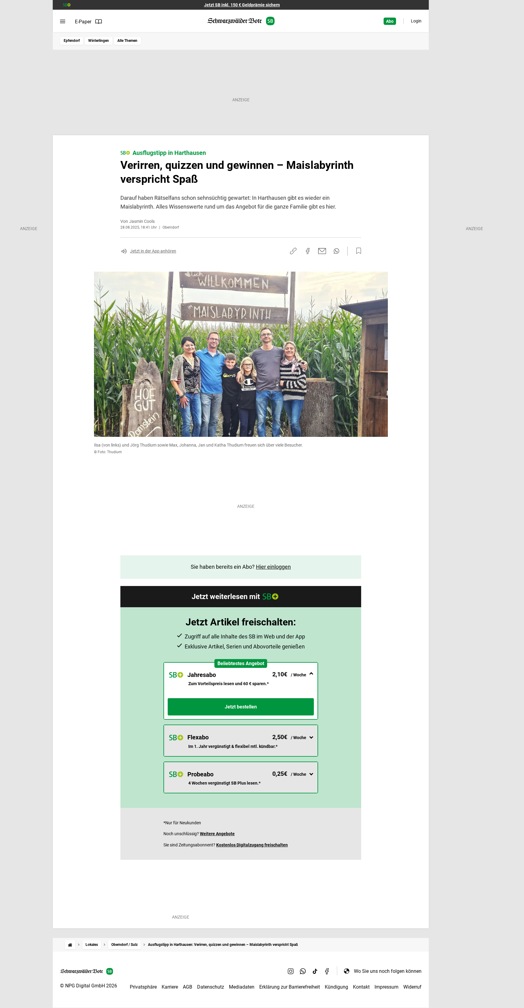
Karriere (170, 987)
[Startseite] (70, 944)
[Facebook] (327, 971)
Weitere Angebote (217, 833)
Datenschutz (210, 987)
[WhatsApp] (303, 971)
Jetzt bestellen (241, 707)
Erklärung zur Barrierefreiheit (289, 987)
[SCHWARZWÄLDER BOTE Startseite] (241, 21)
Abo (390, 21)
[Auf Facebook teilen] (308, 251)
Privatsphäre (143, 987)
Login (416, 20)
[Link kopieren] (293, 251)
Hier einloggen (273, 567)
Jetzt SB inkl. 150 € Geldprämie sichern (242, 4)
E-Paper (83, 22)
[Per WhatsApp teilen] (336, 251)
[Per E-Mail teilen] (322, 251)
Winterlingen (98, 41)
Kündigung (336, 987)
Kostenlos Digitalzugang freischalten (252, 844)
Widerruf (412, 987)
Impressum (386, 987)
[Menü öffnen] (62, 21)
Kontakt (361, 987)
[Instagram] (291, 971)
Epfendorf (72, 41)
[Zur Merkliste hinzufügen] (357, 251)
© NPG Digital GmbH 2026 (88, 986)
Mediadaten (241, 987)
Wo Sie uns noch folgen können (388, 971)
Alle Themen (127, 41)
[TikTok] (315, 971)
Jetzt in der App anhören (153, 251)
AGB (187, 987)
